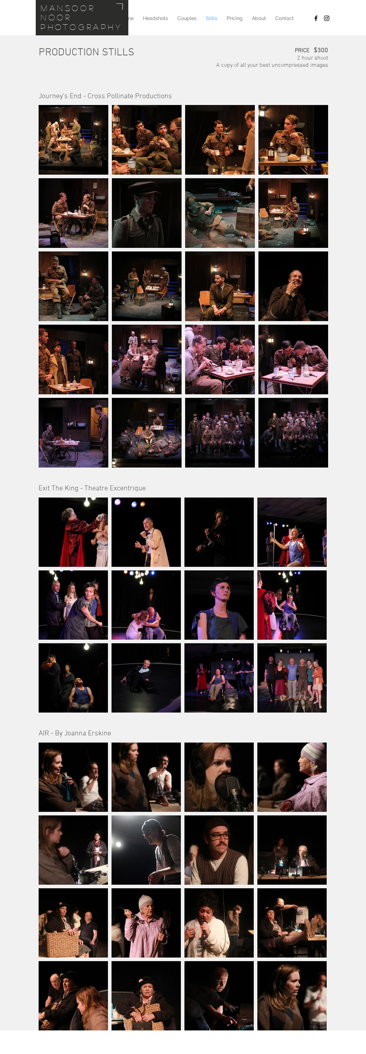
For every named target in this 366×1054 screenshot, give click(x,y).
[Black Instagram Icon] (326, 18)
